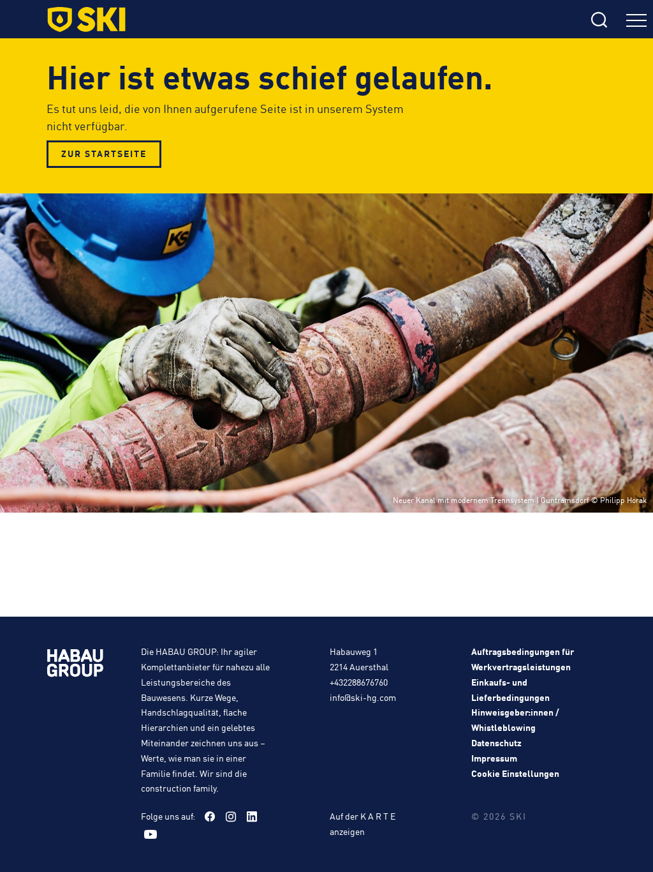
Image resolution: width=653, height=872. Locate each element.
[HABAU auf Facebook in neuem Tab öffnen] (209, 816)
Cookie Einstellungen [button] (515, 773)
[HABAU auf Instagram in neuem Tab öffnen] (230, 816)
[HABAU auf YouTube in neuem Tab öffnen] (150, 834)
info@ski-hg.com (363, 697)
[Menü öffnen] (636, 22)
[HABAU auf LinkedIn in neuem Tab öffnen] (251, 816)
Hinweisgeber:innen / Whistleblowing (515, 719)
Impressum (494, 757)
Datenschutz (496, 742)
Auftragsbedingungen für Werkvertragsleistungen (522, 659)
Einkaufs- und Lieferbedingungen (510, 689)
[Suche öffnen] (492, 20)
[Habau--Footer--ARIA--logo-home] (75, 665)
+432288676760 (359, 681)
